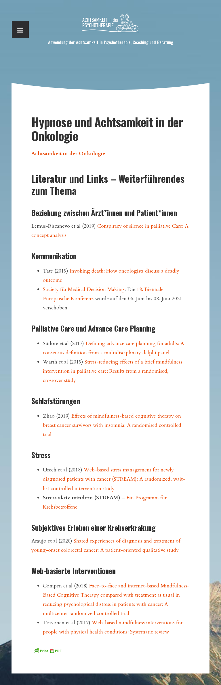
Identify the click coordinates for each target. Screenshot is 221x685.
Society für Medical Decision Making (84, 289)
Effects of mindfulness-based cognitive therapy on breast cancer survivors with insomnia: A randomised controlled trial (112, 425)
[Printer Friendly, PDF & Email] (47, 650)
